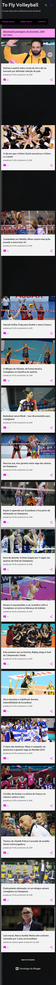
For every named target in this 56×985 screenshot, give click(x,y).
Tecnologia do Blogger (30, 968)
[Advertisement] (28, 105)
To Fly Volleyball (20, 4)
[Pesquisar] (46, 5)
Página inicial (8, 22)
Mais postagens (28, 960)
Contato (42, 22)
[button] (51, 80)
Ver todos (7, 35)
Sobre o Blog (26, 22)
